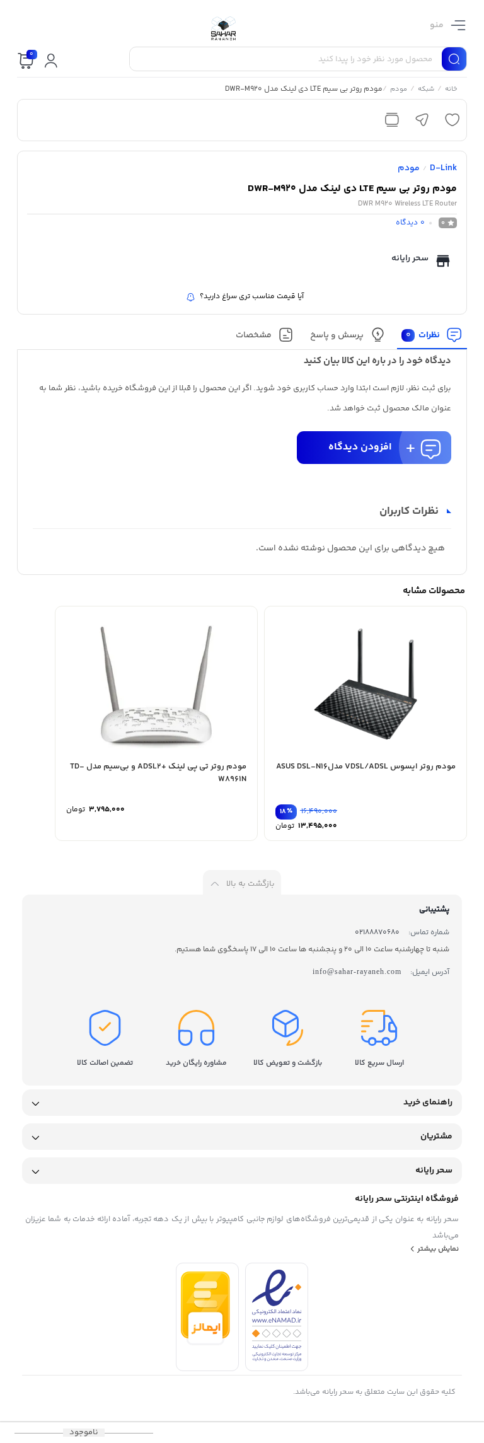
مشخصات (254, 335)
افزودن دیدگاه (359, 447)
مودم (398, 90)
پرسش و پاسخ (337, 335)
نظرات (423, 335)
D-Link (443, 168)
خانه (451, 90)
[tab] (432, 338)
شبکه (426, 90)
